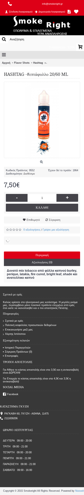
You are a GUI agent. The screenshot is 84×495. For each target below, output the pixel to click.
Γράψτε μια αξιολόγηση (56, 229)
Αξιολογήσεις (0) (42, 262)
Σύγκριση (54, 219)
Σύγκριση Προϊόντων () (18, 351)
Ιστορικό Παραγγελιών (17, 347)
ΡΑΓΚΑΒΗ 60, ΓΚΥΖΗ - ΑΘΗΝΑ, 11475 (26, 413)
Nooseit (79, 490)
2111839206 (11, 418)
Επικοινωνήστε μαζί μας (19, 329)
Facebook (12, 394)
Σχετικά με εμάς (14, 320)
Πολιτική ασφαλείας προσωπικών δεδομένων (30, 325)
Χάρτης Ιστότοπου (15, 333)
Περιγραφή (42, 255)
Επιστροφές (11, 355)
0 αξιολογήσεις (31, 229)
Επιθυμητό (33, 219)
